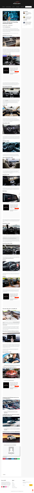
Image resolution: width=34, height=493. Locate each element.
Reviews (4, 474)
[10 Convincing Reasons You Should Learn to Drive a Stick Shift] (24, 13)
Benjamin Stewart (10, 25)
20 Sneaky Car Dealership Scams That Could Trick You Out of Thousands (28, 23)
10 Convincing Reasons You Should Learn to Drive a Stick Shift (28, 13)
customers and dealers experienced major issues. (8, 258)
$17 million (6, 100)
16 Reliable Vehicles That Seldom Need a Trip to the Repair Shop (12, 365)
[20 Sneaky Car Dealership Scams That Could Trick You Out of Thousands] (24, 23)
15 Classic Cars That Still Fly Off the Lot (9, 380)
